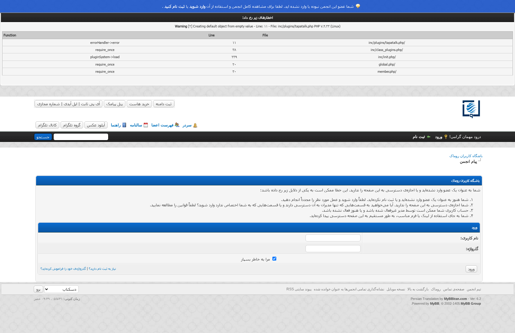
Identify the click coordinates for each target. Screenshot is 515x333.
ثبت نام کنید (175, 6)
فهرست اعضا (162, 125)
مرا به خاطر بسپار (256, 259)
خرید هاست (139, 103)
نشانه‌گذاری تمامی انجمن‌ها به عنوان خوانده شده (349, 289)
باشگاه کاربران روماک (466, 156)
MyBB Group (471, 303)
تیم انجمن (474, 289)
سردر (187, 125)
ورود (438, 136)
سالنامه (136, 125)
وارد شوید (197, 6)
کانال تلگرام (47, 125)
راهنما (116, 125)
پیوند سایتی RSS (298, 289)
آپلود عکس (96, 125)
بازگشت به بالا (418, 289)
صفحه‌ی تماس (453, 289)
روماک (436, 289)
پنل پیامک (114, 103)
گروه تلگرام (71, 125)
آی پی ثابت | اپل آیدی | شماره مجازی (68, 103)
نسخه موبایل (396, 289)
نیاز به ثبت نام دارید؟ (102, 268)
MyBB (434, 303)
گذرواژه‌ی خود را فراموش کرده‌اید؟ (63, 268)
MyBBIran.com (455, 299)
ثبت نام (419, 136)
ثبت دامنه (164, 103)
